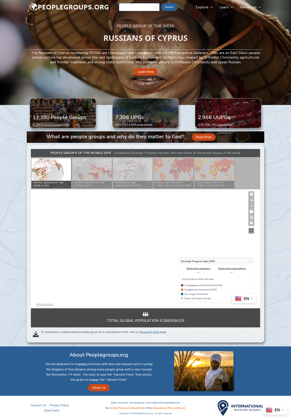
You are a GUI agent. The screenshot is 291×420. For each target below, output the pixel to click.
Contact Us (38, 405)
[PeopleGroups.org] (69, 7)
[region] (145, 228)
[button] (210, 7)
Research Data (149, 332)
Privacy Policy (59, 405)
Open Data (51, 410)
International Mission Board (169, 408)
